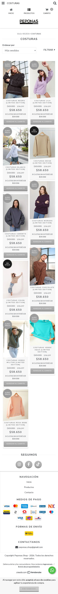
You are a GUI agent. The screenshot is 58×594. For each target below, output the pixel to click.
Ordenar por (8, 45)
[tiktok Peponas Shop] (38, 464)
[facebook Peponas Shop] (28, 464)
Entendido (29, 589)
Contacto (29, 492)
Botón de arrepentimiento (29, 567)
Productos (29, 487)
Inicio (19, 34)
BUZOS (26, 34)
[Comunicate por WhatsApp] (52, 570)
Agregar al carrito (15, 121)
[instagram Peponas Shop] (19, 464)
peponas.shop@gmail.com (31, 547)
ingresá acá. (48, 564)
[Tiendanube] (29, 573)
